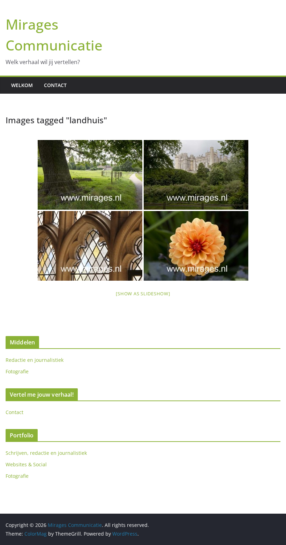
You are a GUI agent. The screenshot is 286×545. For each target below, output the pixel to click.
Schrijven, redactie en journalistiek (46, 453)
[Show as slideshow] (143, 293)
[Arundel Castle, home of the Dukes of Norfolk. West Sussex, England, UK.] (196, 175)
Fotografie (17, 371)
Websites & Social (26, 464)
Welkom (22, 85)
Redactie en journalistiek (34, 360)
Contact (55, 85)
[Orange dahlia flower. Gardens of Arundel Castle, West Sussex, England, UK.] (196, 246)
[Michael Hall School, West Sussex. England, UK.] (90, 175)
